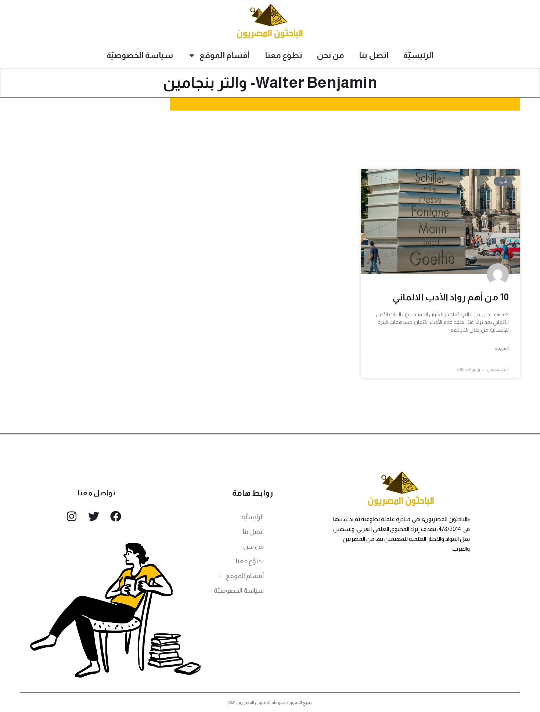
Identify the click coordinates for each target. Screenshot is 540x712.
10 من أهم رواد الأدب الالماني (450, 297)
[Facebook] (116, 516)
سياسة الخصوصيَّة (140, 55)
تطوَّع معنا (283, 55)
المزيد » (501, 348)
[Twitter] (94, 516)
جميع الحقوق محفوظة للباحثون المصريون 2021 (270, 702)
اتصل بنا (374, 55)
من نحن (330, 55)
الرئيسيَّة (418, 55)
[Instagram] (72, 516)
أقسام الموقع (224, 55)
